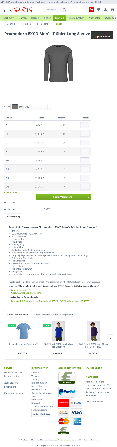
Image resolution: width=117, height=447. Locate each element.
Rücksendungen (39, 382)
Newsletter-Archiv (94, 401)
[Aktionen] (91, 9)
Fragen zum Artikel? (20, 290)
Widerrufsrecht (38, 389)
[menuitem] (91, 9)
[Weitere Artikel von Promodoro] (102, 36)
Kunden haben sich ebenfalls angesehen (53, 314)
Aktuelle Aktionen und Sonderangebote (42, 408)
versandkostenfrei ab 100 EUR (87, 2)
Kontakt (35, 372)
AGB (33, 396)
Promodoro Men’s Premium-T (23, 344)
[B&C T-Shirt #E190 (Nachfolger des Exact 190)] (58, 331)
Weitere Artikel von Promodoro (26, 292)
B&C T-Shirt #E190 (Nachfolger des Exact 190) (58, 345)
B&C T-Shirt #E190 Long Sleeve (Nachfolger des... (93, 345)
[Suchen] (64, 9)
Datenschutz (37, 386)
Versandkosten (64, 440)
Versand (35, 376)
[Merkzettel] (98, 9)
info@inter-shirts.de (14, 2)
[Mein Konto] (105, 9)
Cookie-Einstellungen (41, 393)
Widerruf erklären (42, 414)
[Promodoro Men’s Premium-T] (23, 331)
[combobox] (31, 107)
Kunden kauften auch (17, 314)
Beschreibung (13, 216)
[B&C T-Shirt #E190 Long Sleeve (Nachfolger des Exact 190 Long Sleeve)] (93, 331)
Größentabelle (11, 192)
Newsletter (36, 403)
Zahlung (35, 379)
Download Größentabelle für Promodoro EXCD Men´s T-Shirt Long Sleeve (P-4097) (50, 301)
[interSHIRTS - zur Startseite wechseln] (17, 10)
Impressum (36, 399)
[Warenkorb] (112, 9)
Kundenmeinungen (13, 393)
